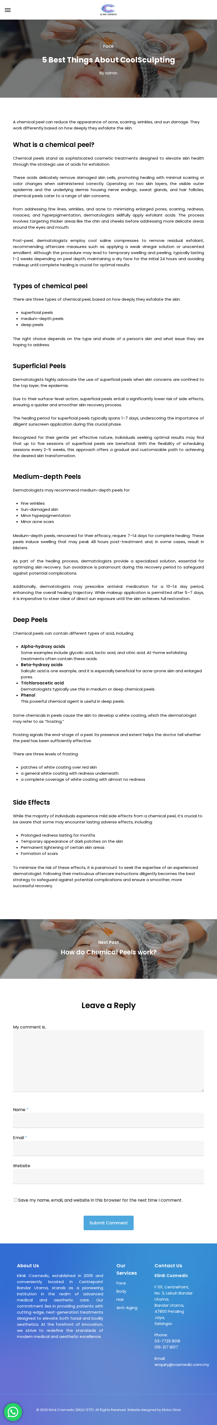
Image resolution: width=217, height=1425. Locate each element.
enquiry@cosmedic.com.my (182, 1364)
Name (21, 1110)
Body (121, 1291)
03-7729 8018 (167, 1341)
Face (108, 46)
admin (111, 73)
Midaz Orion (171, 1410)
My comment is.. (30, 1027)
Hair (120, 1299)
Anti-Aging (126, 1307)
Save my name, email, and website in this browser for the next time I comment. (100, 1200)
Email (20, 1138)
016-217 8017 (166, 1347)
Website (21, 1166)
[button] (8, 9)
